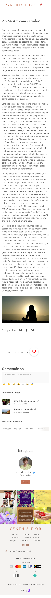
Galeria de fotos (32, 537)
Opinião (17, 428)
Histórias (29, 428)
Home (15, 534)
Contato (37, 540)
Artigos (13, 540)
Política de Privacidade (33, 584)
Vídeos (25, 540)
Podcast (7, 428)
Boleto (16, 571)
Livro (36, 534)
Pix (35, 571)
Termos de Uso (14, 584)
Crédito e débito (25, 562)
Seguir (25, 482)
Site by (24, 590)
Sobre (26, 534)
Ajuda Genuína (43, 428)
